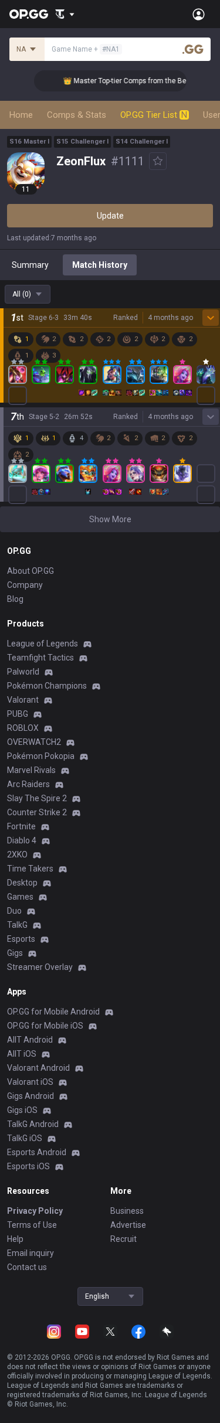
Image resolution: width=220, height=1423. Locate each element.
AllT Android (30, 1039)
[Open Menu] (199, 14)
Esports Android (36, 1152)
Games (20, 896)
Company (25, 585)
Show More (110, 519)
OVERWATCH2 (34, 742)
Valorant (23, 699)
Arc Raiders (28, 784)
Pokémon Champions (47, 685)
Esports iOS (28, 1166)
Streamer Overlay (40, 967)
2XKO (17, 854)
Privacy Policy (35, 1211)
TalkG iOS (24, 1138)
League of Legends (42, 643)
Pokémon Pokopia (41, 756)
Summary (30, 265)
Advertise (128, 1225)
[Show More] (65, 14)
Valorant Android (38, 1068)
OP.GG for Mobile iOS (45, 1025)
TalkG (17, 925)
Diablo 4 (21, 840)
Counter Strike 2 (37, 812)
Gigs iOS (22, 1110)
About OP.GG (30, 571)
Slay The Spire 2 (37, 798)
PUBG (17, 714)
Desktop (22, 882)
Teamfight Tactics (40, 657)
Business (127, 1211)
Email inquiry (30, 1253)
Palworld (23, 671)
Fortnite (21, 826)
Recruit (123, 1239)
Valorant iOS (30, 1082)
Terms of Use (32, 1225)
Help (15, 1239)
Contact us (27, 1267)
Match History (99, 265)
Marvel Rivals (31, 770)
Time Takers (30, 868)
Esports (21, 939)
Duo (14, 910)
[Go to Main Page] (28, 14)
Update (110, 215)
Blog (15, 599)
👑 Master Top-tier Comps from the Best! (124, 81)
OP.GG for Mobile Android (53, 1011)
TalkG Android (33, 1124)
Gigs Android (30, 1096)
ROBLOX (23, 728)
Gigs (15, 953)
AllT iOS (21, 1053)
